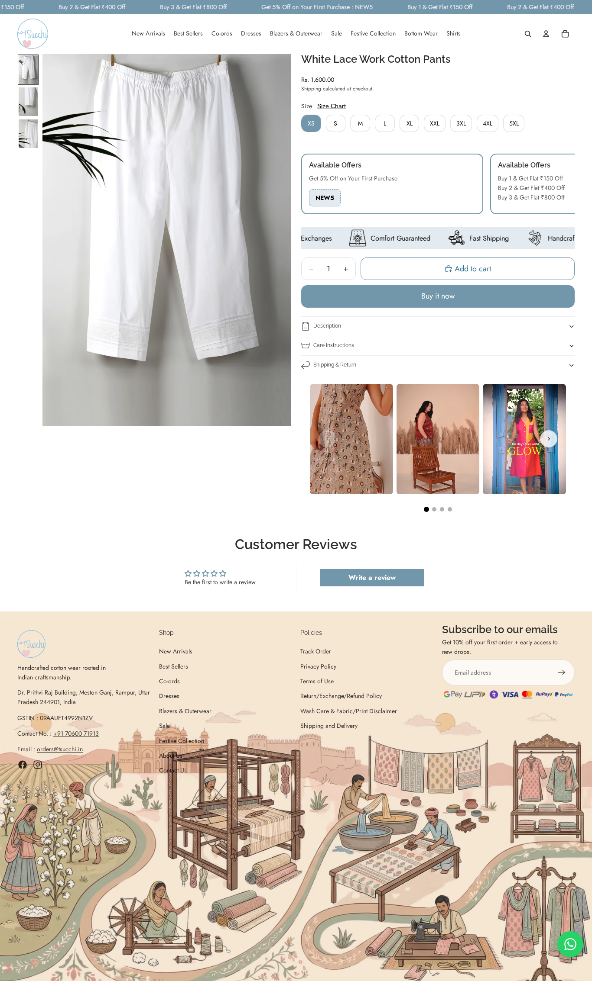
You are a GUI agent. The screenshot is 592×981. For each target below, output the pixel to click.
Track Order (315, 651)
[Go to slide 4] (450, 509)
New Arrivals (175, 651)
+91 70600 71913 (76, 733)
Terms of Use (317, 681)
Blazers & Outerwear (185, 711)
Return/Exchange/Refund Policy (341, 696)
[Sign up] (562, 672)
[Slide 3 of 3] (28, 133)
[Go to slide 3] (442, 509)
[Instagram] (38, 764)
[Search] (527, 34)
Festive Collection (181, 741)
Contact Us (173, 770)
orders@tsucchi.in (60, 749)
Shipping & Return (334, 365)
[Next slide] (548, 438)
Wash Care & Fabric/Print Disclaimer (348, 711)
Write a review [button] (372, 577)
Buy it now (438, 296)
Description (327, 326)
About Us (170, 755)
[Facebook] (22, 764)
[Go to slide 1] (426, 509)
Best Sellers (173, 666)
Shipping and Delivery (329, 725)
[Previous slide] (327, 438)
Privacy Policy (318, 666)
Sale (164, 725)
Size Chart (331, 106)
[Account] (546, 34)
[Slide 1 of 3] (28, 69)
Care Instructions (333, 345)
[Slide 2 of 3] (28, 101)
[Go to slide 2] (434, 509)
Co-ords (169, 681)
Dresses (169, 696)
